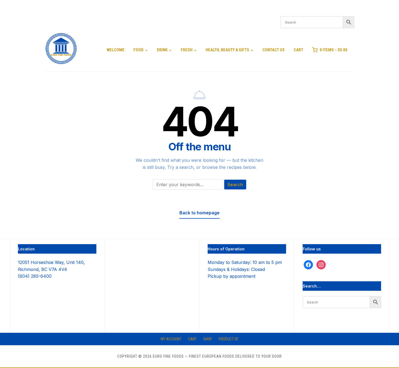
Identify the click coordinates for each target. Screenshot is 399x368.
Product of (228, 339)
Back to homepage (199, 212)
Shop (207, 339)
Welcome (116, 49)
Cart (298, 49)
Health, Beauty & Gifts (227, 49)
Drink (162, 49)
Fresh (186, 49)
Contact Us (273, 49)
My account (171, 339)
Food (139, 49)
